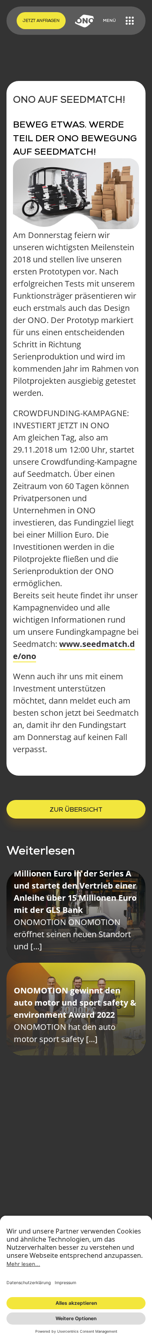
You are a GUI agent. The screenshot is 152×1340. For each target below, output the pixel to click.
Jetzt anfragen (41, 20)
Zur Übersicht (76, 809)
